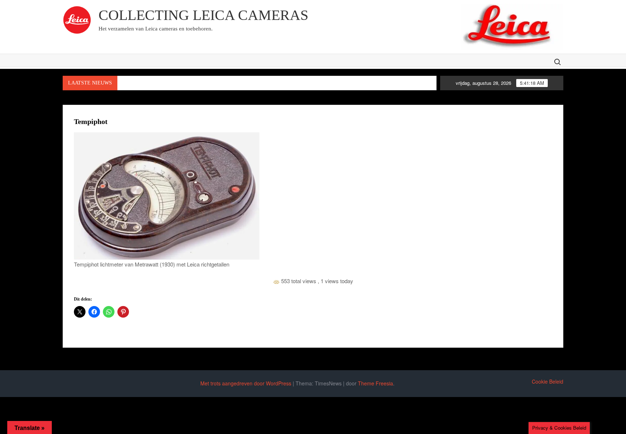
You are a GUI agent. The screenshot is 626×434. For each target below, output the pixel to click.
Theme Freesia (375, 383)
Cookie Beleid (547, 381)
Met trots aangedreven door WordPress (245, 383)
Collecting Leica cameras (203, 15)
